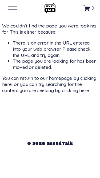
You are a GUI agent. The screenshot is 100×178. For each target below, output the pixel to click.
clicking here (75, 90)
